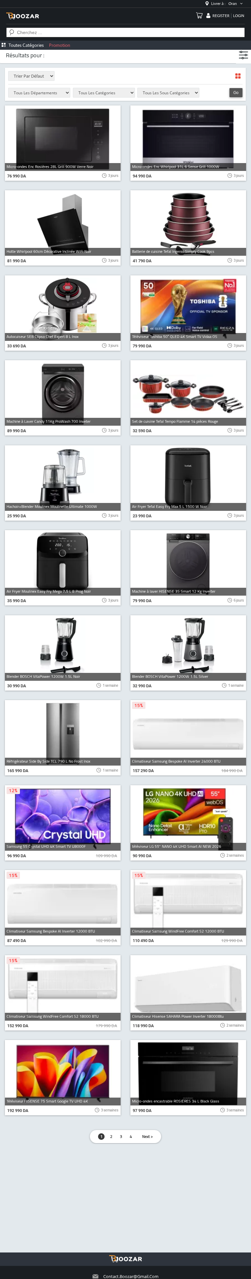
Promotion (59, 45)
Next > (147, 1136)
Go (236, 92)
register (220, 15)
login (238, 15)
